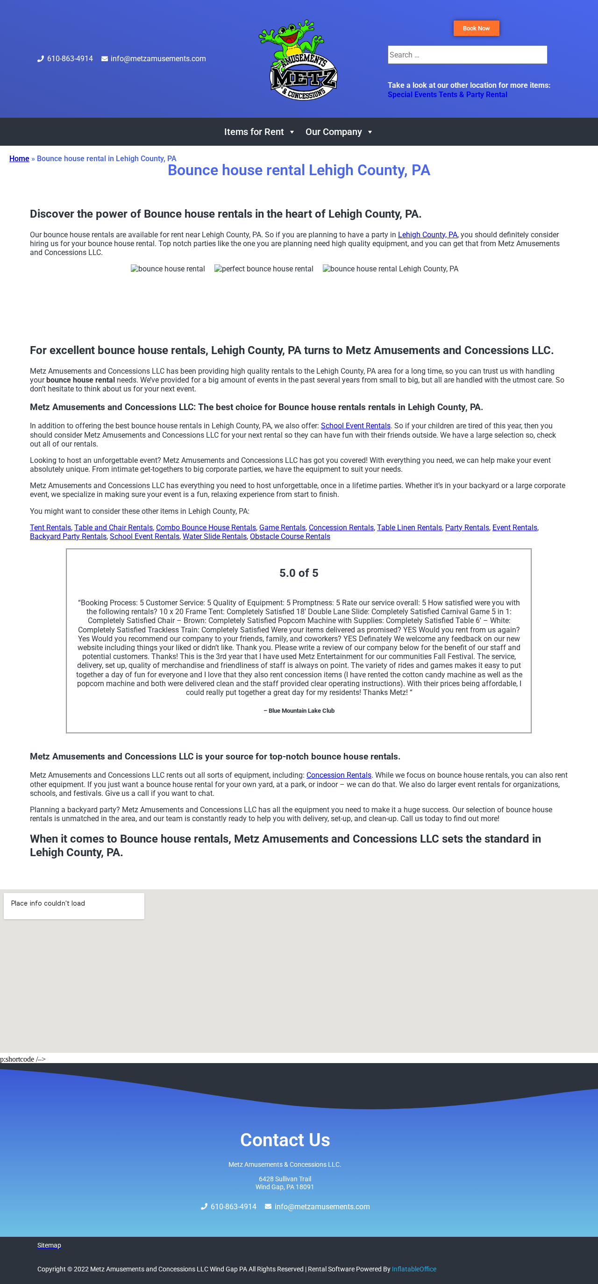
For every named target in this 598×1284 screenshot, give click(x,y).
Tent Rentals (50, 527)
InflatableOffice (414, 1269)
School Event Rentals (356, 425)
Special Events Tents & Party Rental (447, 94)
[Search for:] (468, 55)
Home (19, 158)
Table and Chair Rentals (113, 527)
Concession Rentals (341, 527)
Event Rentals (514, 527)
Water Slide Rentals (215, 536)
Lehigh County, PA (427, 234)
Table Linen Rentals (409, 527)
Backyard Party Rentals (68, 536)
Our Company (334, 131)
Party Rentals (467, 527)
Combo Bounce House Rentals (206, 527)
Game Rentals (282, 527)
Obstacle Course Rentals (290, 536)
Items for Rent (254, 131)
